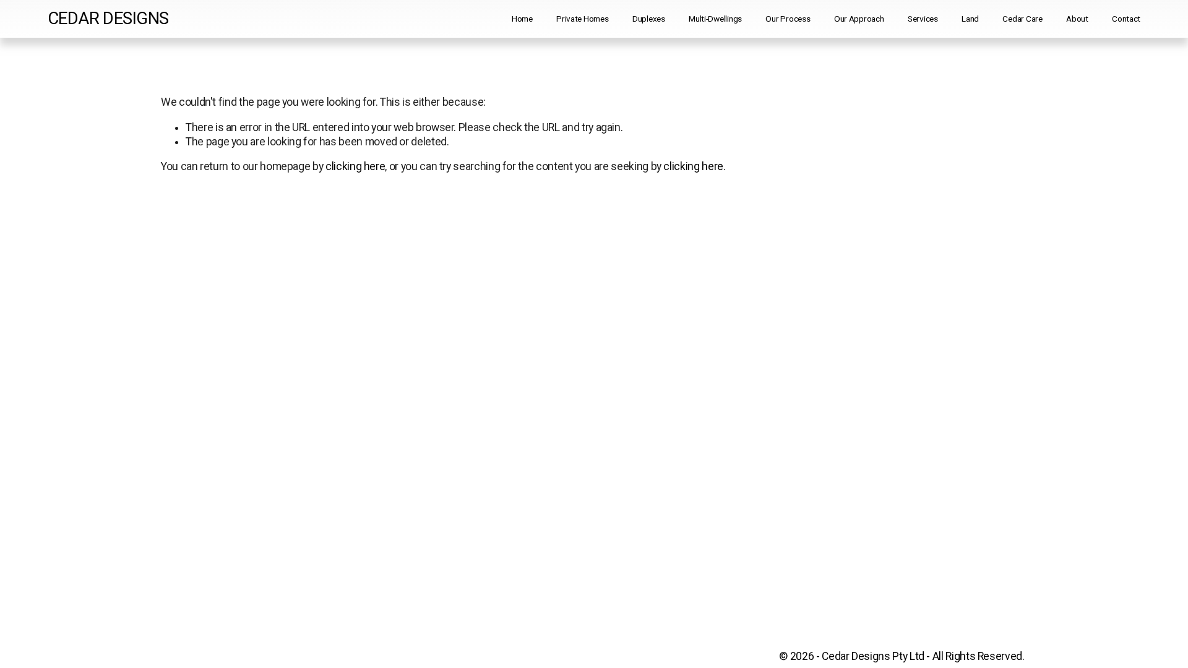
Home (522, 19)
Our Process (787, 19)
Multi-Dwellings (715, 19)
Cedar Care (1022, 19)
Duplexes (648, 19)
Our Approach (859, 19)
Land (970, 19)
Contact (1126, 19)
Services (923, 19)
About (1077, 19)
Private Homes (582, 19)
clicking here (355, 166)
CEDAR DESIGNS (108, 18)
